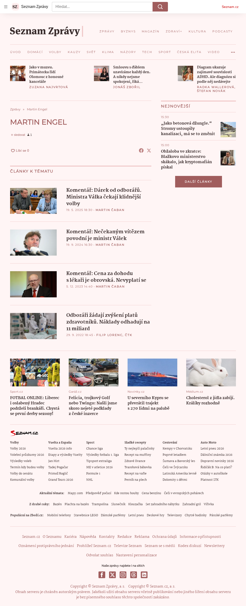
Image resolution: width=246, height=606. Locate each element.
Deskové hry (155, 515)
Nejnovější (176, 106)
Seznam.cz (230, 7)
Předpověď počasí (98, 493)
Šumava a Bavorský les (179, 461)
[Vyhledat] (160, 7)
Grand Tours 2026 (60, 479)
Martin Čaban (110, 210)
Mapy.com (75, 493)
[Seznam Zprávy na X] (112, 574)
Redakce (124, 537)
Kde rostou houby (126, 493)
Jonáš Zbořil (127, 87)
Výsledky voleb (20, 461)
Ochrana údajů (164, 537)
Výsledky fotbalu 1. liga (102, 454)
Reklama (142, 537)
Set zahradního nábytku (162, 504)
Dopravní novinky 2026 (217, 461)
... (233, 50)
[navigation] (6, 7)
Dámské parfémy (113, 515)
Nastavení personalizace (136, 555)
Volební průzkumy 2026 (27, 454)
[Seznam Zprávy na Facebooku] (101, 574)
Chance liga (94, 448)
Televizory (174, 515)
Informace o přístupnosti (200, 537)
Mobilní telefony (59, 515)
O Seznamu (52, 537)
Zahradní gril (191, 504)
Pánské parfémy (221, 515)
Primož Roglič (58, 473)
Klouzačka (135, 504)
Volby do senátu (21, 473)
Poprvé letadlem (174, 454)
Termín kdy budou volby (27, 467)
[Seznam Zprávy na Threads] (133, 574)
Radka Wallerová (215, 87)
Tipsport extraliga (99, 461)
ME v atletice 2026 (99, 467)
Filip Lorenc (109, 335)
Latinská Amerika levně (180, 473)
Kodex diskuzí (189, 546)
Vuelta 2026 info (60, 448)
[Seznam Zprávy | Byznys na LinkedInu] (144, 574)
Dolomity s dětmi (175, 479)
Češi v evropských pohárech (184, 493)
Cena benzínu (151, 493)
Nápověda (88, 537)
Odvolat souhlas (99, 555)
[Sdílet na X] (149, 150)
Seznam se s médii (160, 546)
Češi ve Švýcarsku (175, 467)
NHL (89, 479)
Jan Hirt (53, 461)
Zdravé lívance (134, 461)
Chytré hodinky (196, 515)
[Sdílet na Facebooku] (141, 150)
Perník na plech (135, 479)
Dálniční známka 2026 (216, 454)
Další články (198, 181)
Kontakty (107, 537)
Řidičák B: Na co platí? (216, 467)
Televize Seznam (128, 546)
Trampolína (100, 504)
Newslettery (214, 546)
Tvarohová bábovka (138, 467)
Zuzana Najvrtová (48, 87)
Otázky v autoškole (214, 473)
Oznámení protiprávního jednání (46, 546)
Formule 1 (93, 473)
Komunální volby (22, 479)
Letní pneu (136, 515)
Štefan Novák (211, 91)
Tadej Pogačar (58, 467)
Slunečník (118, 504)
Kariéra (70, 537)
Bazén (57, 504)
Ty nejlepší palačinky (139, 448)
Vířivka (209, 504)
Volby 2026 (18, 448)
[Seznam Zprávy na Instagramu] (123, 574)
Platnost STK (210, 479)
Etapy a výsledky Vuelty (65, 454)
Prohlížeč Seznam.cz (94, 546)
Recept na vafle (135, 473)
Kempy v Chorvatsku (177, 448)
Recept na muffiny (137, 454)
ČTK (128, 335)
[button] (17, 73)
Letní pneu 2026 (212, 448)
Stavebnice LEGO (86, 515)
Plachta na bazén (77, 504)
